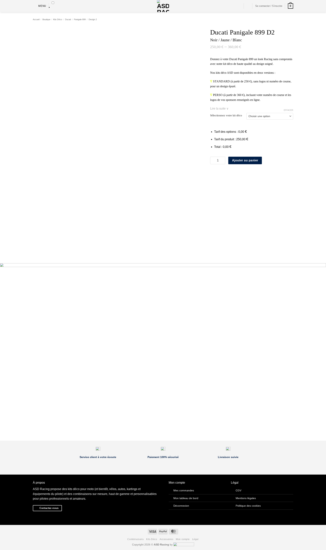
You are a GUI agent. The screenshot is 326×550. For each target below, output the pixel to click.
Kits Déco (57, 19)
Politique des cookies (248, 505)
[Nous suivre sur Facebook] (233, 6)
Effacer (288, 110)
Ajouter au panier (245, 160)
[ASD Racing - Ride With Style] (163, 6)
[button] (39, 6)
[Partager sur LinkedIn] (230, 172)
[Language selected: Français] (53, 5)
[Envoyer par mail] (221, 172)
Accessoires (166, 539)
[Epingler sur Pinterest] (226, 172)
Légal (195, 539)
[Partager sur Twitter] (217, 172)
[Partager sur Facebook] (212, 172)
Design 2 (93, 19)
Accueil (36, 19)
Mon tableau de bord (185, 498)
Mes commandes (183, 490)
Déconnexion (181, 505)
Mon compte (183, 539)
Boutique (46, 19)
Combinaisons (135, 539)
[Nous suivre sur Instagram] (238, 6)
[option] (53, 7)
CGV (238, 490)
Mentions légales (246, 498)
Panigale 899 (80, 19)
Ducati (68, 19)
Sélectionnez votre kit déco (226, 115)
